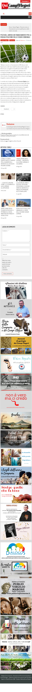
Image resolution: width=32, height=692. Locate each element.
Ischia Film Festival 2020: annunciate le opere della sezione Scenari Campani (23, 211)
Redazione (22, 40)
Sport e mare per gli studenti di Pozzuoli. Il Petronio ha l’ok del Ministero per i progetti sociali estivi (7, 212)
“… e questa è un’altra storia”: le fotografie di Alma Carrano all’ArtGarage (7, 185)
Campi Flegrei (16, 27)
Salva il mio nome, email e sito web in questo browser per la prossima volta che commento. (6, 265)
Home (10, 27)
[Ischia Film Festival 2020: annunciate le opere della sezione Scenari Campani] (23, 203)
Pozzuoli (12, 40)
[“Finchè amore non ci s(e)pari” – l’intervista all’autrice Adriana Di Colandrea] (23, 153)
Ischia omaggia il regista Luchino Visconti (10, 141)
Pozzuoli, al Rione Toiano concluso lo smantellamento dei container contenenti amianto (14, 135)
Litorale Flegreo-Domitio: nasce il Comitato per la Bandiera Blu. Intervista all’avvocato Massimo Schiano (8, 162)
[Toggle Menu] (29, 17)
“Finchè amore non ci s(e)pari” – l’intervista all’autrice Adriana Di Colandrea (22, 161)
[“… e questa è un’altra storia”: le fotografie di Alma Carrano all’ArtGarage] (8, 177)
